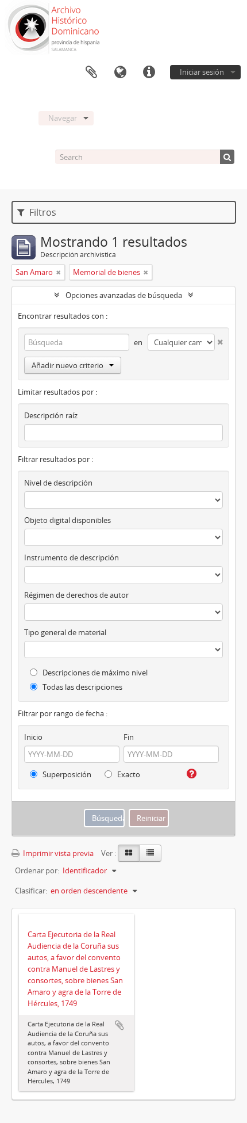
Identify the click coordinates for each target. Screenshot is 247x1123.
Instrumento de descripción (71, 557)
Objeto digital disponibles (67, 520)
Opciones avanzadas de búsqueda (123, 295)
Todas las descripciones (81, 687)
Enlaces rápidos (148, 72)
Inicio (33, 737)
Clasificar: (31, 890)
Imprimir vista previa (57, 853)
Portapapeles (91, 72)
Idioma (120, 72)
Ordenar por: (37, 870)
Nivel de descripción (58, 483)
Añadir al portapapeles (119, 1025)
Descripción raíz (51, 415)
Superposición (66, 774)
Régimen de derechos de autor (76, 595)
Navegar (62, 118)
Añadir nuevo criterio (67, 365)
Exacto (127, 774)
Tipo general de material (65, 632)
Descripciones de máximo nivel (94, 672)
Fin (129, 737)
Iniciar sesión (202, 72)
